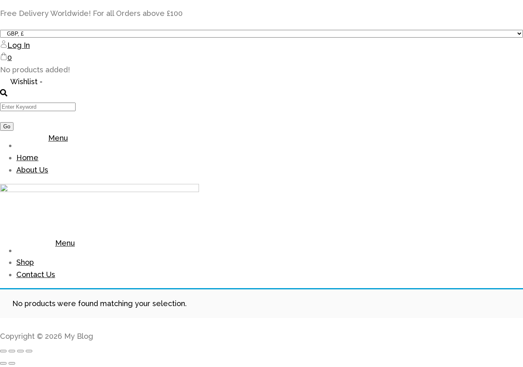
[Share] (20, 351)
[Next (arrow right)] (12, 363)
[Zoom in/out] (3, 351)
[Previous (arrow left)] (3, 363)
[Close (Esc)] (29, 351)
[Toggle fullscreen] (12, 351)
